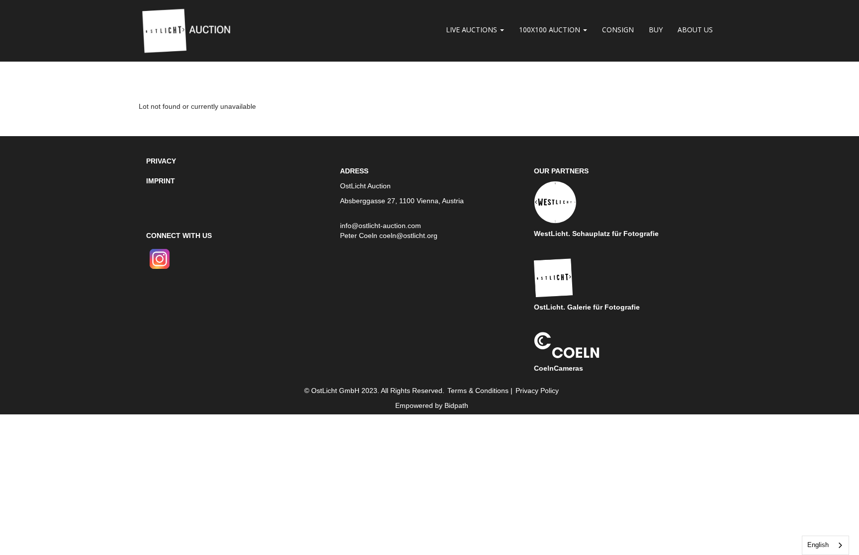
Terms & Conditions (478, 391)
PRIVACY (161, 161)
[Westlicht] (555, 202)
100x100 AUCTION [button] (550, 29)
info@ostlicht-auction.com (380, 226)
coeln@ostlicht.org (408, 235)
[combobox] (825, 545)
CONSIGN (618, 29)
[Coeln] (567, 344)
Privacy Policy (537, 391)
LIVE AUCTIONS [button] (472, 29)
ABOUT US (695, 29)
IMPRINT (160, 181)
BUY (656, 29)
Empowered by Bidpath (431, 405)
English (818, 545)
